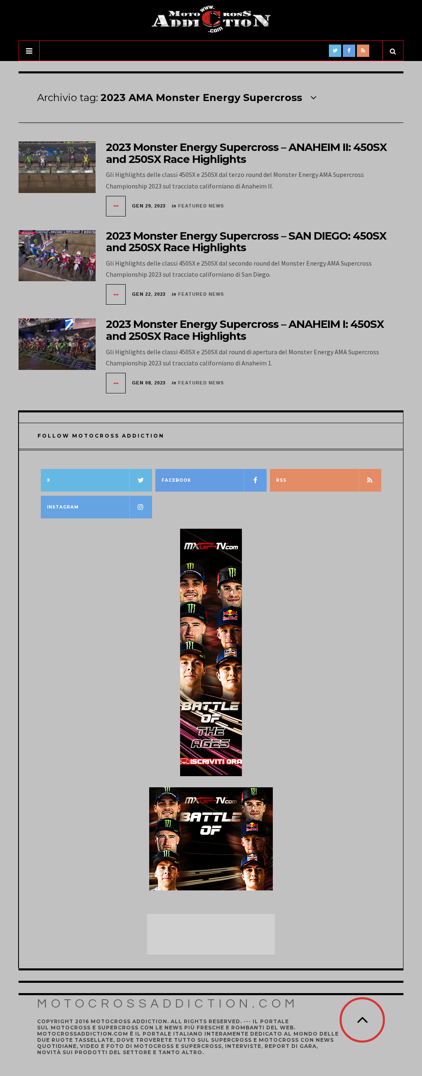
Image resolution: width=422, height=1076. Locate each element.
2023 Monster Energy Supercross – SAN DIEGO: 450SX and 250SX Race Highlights (246, 241)
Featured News (201, 205)
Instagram (63, 507)
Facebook (176, 480)
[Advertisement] (213, 934)
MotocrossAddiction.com (168, 1003)
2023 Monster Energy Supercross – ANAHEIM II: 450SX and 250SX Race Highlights (246, 153)
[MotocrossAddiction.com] (211, 19)
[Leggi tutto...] (116, 206)
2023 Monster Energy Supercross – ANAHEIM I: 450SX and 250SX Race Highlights (245, 330)
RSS (281, 480)
